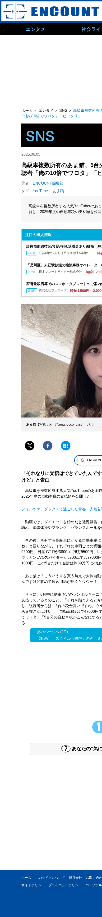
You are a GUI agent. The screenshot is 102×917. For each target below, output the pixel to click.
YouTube (40, 191)
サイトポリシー (33, 885)
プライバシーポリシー (65, 885)
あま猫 (58, 191)
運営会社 (75, 877)
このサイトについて (50, 877)
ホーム (26, 877)
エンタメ (35, 28)
